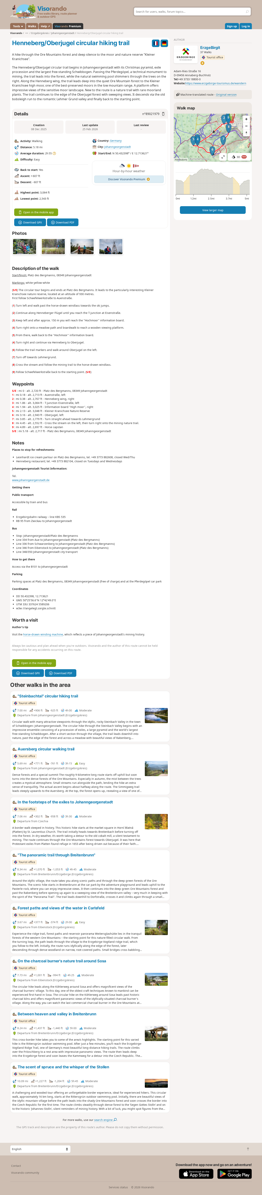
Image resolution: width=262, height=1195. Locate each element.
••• (26, 33)
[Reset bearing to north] (246, 132)
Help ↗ (45, 26)
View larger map (212, 210)
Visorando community (25, 1172)
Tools (16, 26)
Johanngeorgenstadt (117, 147)
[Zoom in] (246, 119)
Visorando (16, 33)
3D (241, 157)
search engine (103, 1120)
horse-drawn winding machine (43, 634)
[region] (213, 138)
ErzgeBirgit (210, 47)
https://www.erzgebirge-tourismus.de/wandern (215, 83)
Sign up (232, 26)
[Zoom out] (246, 125)
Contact (16, 1166)
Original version (226, 94)
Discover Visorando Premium (126, 179)
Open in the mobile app (38, 212)
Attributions (181, 159)
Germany (116, 141)
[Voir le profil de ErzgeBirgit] (186, 54)
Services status (118, 1187)
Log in (246, 26)
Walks (32, 26)
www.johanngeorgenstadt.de (30, 480)
